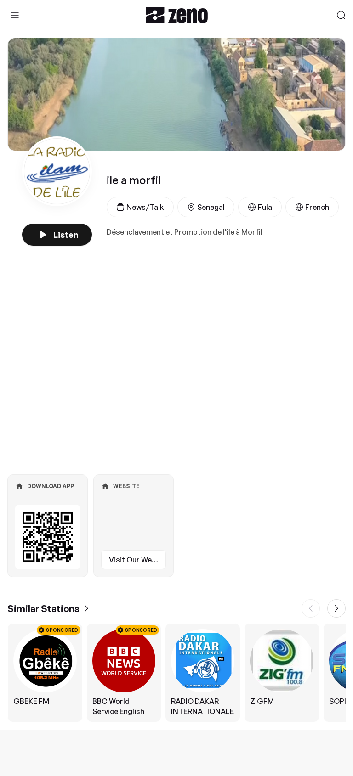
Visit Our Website (137, 559)
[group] (176, 672)
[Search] (341, 15)
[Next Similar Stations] (336, 608)
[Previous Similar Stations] (311, 608)
